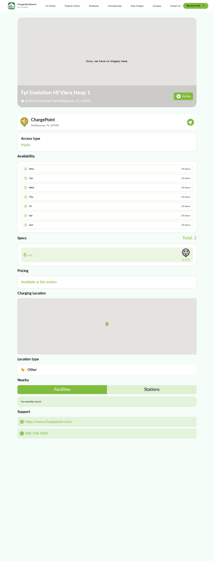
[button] (107, 324)
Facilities (62, 389)
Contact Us (175, 6)
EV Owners (51, 6)
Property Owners (72, 6)
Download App (115, 6)
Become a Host (193, 6)
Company (157, 6)
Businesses (94, 6)
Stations (152, 389)
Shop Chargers (137, 6)
